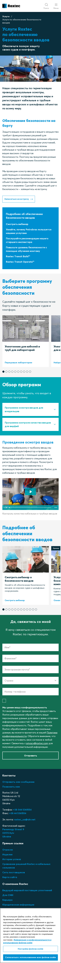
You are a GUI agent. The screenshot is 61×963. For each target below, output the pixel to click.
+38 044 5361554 (22, 809)
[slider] (30, 507)
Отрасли (7, 849)
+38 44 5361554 (17, 813)
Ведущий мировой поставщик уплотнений (27, 890)
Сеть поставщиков (13, 872)
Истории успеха (11, 859)
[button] (3, 372)
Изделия (7, 854)
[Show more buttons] (56, 507)
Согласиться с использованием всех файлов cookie (30, 957)
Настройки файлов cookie (30, 949)
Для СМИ (7, 895)
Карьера (7, 899)
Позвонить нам (11, 786)
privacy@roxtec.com (37, 743)
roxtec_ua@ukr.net (24, 819)
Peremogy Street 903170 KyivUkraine (13, 833)
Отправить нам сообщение (18, 781)
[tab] (30, 409)
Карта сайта (9, 877)
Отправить (30, 755)
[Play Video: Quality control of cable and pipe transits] (30, 491)
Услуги (5, 16)
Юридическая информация (18, 904)
